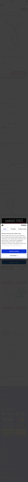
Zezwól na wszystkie (14, 251)
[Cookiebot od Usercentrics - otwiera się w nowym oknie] (21, 225)
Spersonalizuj (13, 255)
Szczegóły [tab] (13, 229)
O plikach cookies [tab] (22, 229)
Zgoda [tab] (4, 229)
